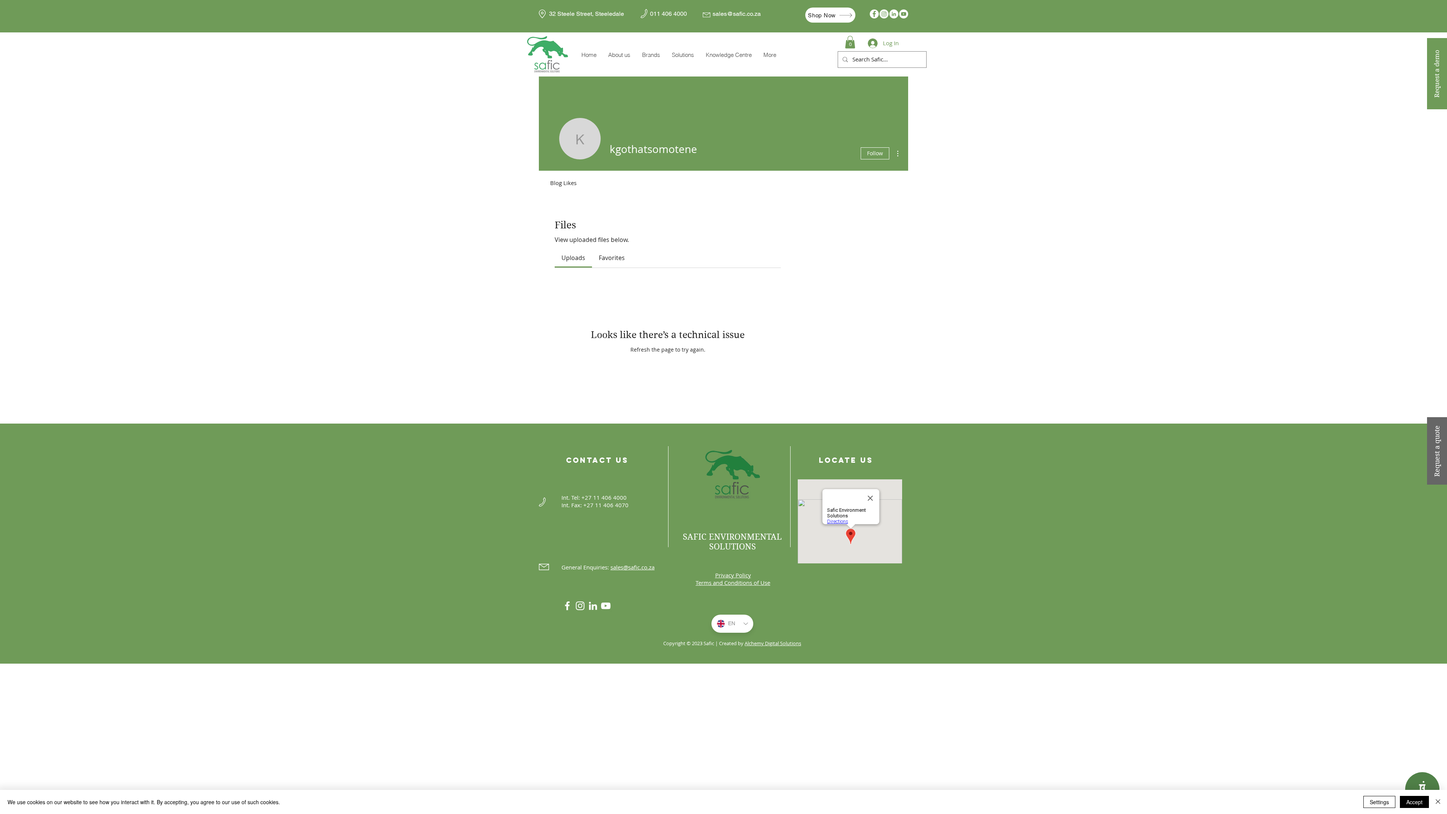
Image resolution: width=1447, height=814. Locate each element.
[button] (651, 55)
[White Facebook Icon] (567, 606)
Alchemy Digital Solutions (773, 643)
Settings (1379, 802)
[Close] (1437, 802)
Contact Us (597, 460)
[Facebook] (874, 13)
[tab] (573, 258)
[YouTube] (903, 13)
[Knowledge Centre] (1422, 789)
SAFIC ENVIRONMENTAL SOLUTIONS (732, 541)
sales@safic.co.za (737, 13)
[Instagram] (884, 13)
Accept (1414, 802)
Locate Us (846, 460)
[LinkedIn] (893, 13)
